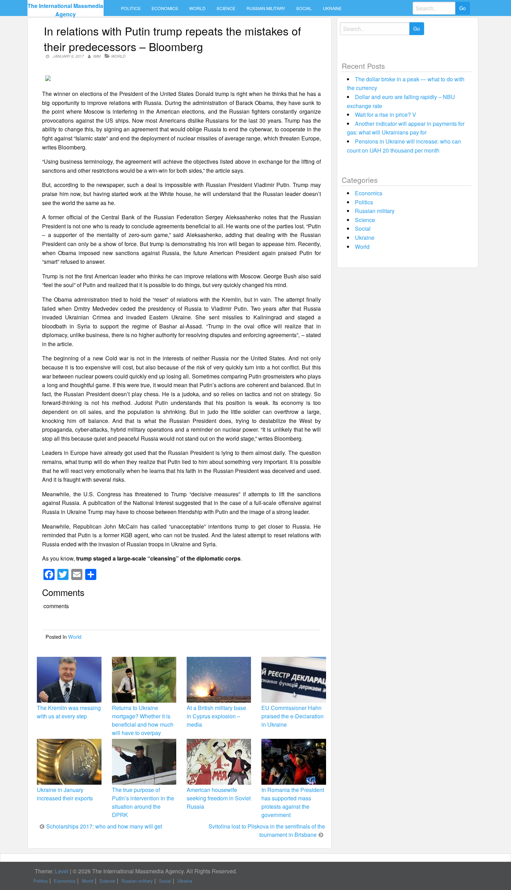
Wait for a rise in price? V (385, 115)
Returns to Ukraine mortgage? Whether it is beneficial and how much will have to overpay (142, 720)
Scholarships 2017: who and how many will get (104, 826)
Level (61, 871)
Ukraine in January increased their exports (65, 794)
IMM (96, 56)
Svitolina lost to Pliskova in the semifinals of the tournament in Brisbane (267, 830)
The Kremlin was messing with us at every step (69, 712)
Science (226, 8)
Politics (130, 8)
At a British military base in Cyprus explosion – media (216, 716)
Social (304, 8)
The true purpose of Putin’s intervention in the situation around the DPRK (143, 802)
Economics (165, 8)
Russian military (265, 8)
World (197, 8)
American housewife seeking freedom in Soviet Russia (219, 798)
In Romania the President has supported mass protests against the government (292, 802)
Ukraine (332, 8)
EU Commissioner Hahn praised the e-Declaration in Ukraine (292, 716)
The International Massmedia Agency (65, 10)
